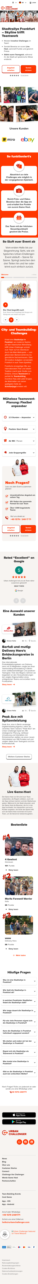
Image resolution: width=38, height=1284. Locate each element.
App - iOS (6, 1201)
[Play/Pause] (11, 319)
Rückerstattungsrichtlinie (11, 1265)
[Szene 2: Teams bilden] (19, 277)
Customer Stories (9, 1168)
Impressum (6, 1260)
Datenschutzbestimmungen (12, 1271)
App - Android (8, 1204)
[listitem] (9, 140)
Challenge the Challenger (13, 1174)
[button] (13, 3)
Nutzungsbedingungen (10, 1263)
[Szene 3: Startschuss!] (31, 277)
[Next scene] (17, 319)
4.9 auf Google (24, 75)
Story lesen (7, 684)
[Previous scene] (5, 319)
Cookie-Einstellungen (10, 1274)
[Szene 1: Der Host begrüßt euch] (7, 277)
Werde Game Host (10, 1178)
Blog (4, 1162)
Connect (5, 1171)
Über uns (6, 1165)
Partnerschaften (9, 1181)
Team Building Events (11, 1194)
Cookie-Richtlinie (8, 1268)
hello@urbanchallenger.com (15, 1222)
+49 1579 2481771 (11, 1214)
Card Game (7, 1197)
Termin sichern (28, 529)
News (4, 1159)
